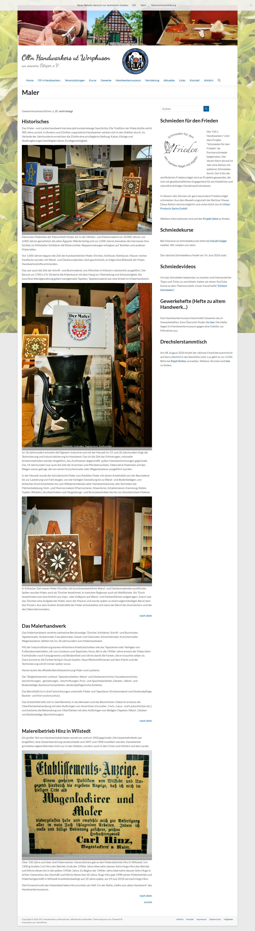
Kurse (92, 80)
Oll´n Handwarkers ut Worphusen (66, 57)
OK (134, 5)
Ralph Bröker (178, 361)
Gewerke (106, 80)
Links (182, 80)
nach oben (146, 615)
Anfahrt (208, 80)
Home (29, 80)
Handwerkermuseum (128, 80)
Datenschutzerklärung (163, 5)
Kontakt (195, 80)
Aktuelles (169, 80)
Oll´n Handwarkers (49, 80)
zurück (148, 902)
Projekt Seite (210, 218)
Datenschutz (215, 919)
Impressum (201, 919)
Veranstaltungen (75, 80)
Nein (143, 5)
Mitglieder (228, 919)
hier (212, 322)
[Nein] (250, 5)
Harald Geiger (218, 240)
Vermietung (152, 80)
